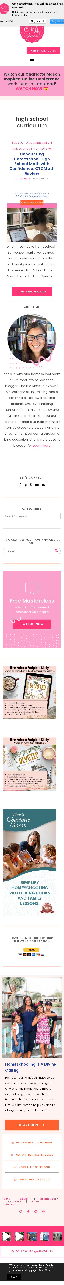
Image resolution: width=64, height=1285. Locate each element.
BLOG (35, 1201)
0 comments (23, 178)
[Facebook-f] (28, 1211)
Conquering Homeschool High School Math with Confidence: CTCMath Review (32, 163)
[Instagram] (25, 485)
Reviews (46, 149)
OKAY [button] (14, 1277)
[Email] (43, 485)
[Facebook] (20, 485)
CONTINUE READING (32, 291)
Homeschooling (25, 149)
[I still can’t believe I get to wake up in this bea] (57, 1236)
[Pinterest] (31, 485)
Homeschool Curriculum (31, 142)
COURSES (15, 1201)
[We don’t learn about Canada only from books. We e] (32, 1236)
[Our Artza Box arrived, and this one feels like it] (6, 1236)
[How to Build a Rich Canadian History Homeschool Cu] (44, 1236)
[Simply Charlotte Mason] (29, 914)
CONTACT (10, 1204)
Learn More (42, 445)
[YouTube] (37, 485)
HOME (6, 1198)
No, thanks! (37, 21)
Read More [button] (44, 1270)
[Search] (56, 551)
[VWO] (11, 21)
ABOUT (25, 1198)
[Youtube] (43, 1211)
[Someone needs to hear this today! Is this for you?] (19, 1236)
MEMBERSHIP (49, 1198)
